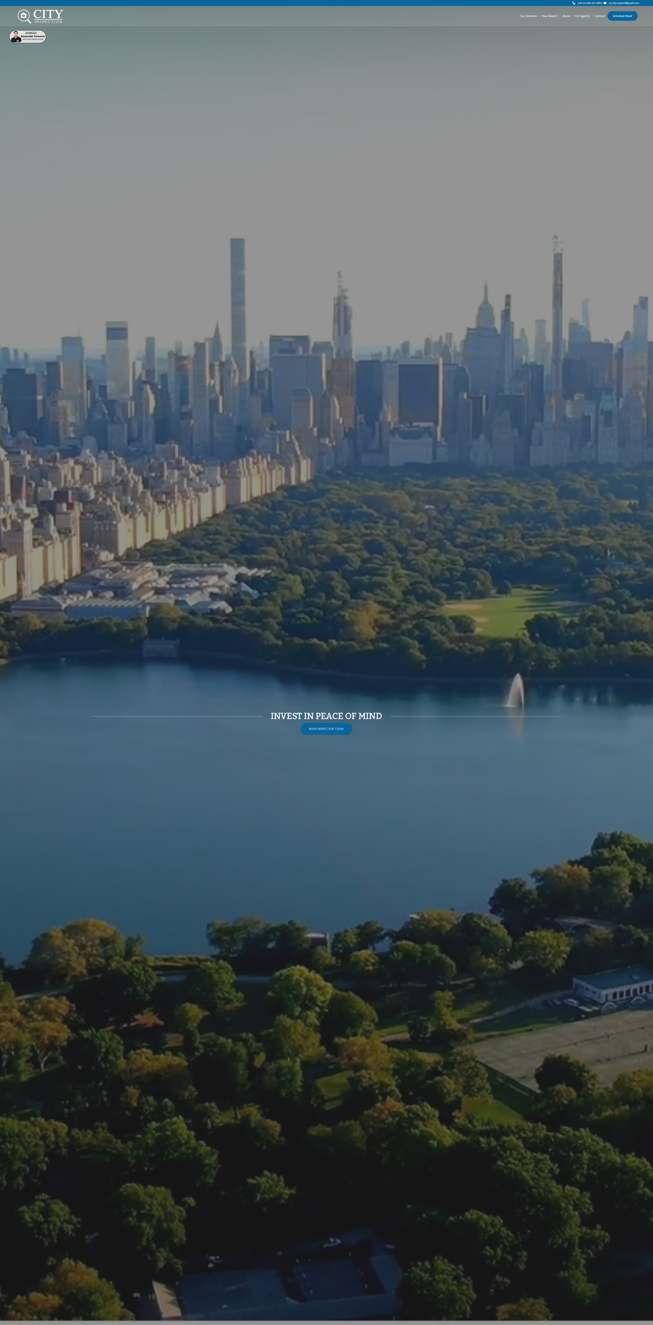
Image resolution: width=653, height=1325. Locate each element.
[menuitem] (528, 16)
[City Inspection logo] (42, 16)
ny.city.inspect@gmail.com (624, 3)
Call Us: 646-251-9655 (590, 3)
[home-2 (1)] (28, 36)
